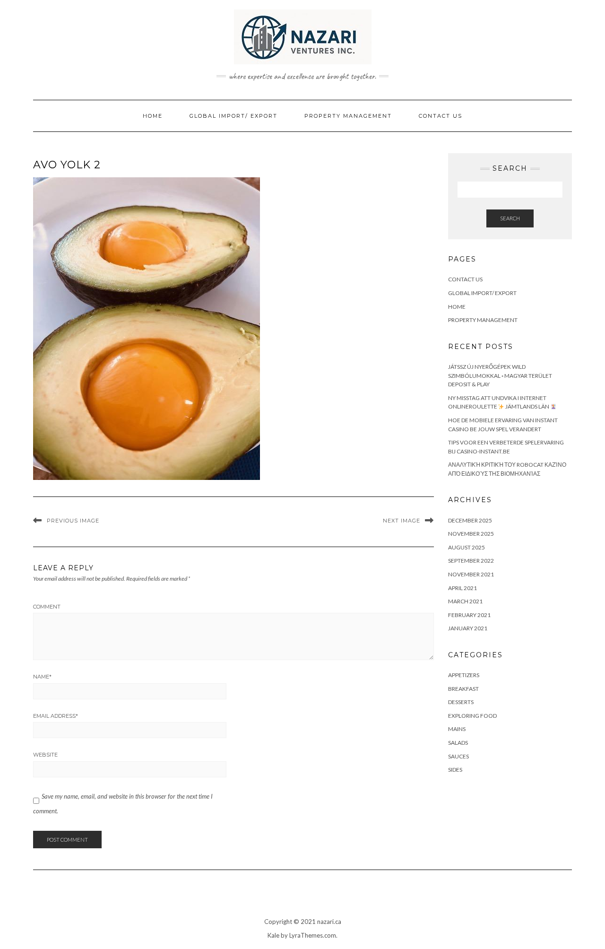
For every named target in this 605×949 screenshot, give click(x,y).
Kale (273, 935)
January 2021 (467, 628)
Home (153, 116)
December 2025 (470, 520)
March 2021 (465, 601)
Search (510, 218)
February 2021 (469, 614)
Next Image (401, 520)
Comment (46, 606)
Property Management (348, 116)
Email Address (55, 716)
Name (42, 676)
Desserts (461, 701)
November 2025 (471, 533)
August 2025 (466, 547)
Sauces (458, 756)
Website (45, 754)
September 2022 (471, 560)
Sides (455, 769)
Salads (458, 742)
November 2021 (471, 574)
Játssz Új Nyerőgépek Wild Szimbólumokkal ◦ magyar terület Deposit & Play (500, 375)
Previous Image (73, 520)
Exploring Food (472, 715)
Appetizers (463, 675)
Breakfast (463, 688)
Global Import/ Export (233, 116)
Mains (457, 728)
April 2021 (462, 588)
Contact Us (440, 116)
